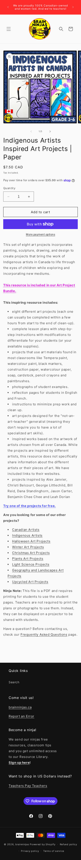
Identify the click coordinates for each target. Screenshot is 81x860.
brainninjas (22, 844)
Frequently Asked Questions (44, 634)
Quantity (9, 188)
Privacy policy (30, 850)
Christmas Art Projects (31, 553)
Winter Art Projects (28, 547)
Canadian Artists (26, 530)
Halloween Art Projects (31, 541)
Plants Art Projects (27, 559)
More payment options (40, 234)
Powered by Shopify (43, 844)
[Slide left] (31, 131)
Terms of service (53, 850)
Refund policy (68, 844)
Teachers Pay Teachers (28, 786)
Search (14, 682)
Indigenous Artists (27, 535)
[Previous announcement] (8, 7)
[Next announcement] (73, 7)
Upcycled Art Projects (30, 582)
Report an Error (21, 716)
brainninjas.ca (20, 707)
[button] (8, 29)
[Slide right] (50, 131)
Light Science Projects (30, 564)
